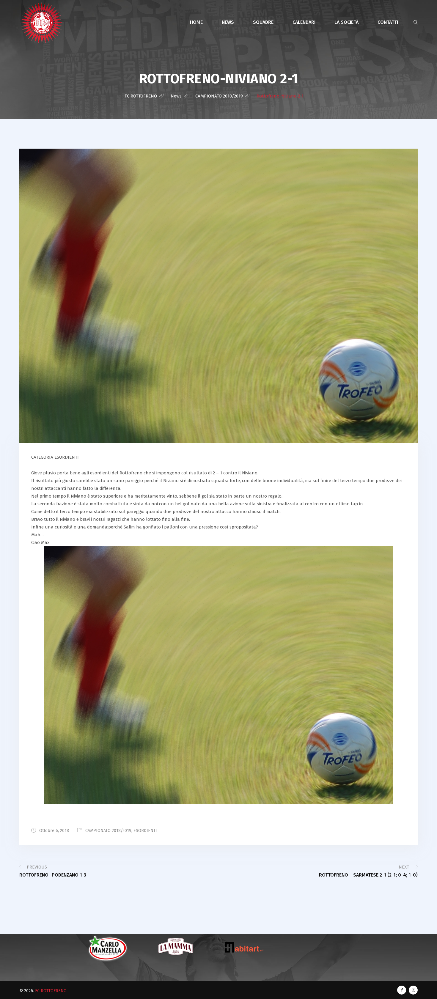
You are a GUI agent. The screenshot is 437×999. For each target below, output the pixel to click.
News (228, 22)
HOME (196, 22)
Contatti (388, 22)
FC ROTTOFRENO (51, 990)
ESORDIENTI (145, 830)
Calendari (304, 22)
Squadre (263, 22)
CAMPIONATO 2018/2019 (108, 830)
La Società (346, 22)
